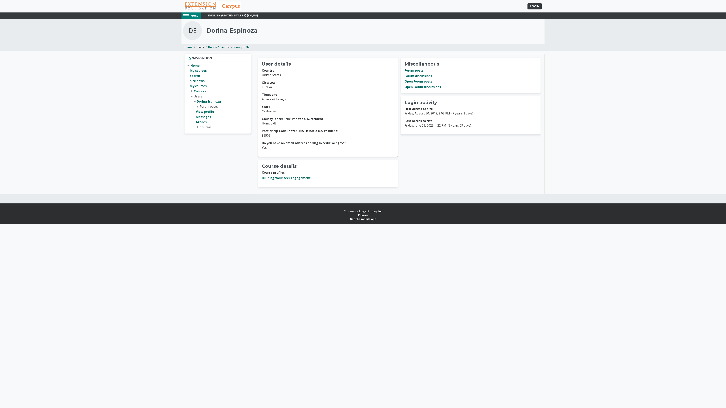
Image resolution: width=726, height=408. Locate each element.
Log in (376, 211)
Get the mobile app (363, 219)
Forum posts (414, 70)
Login (534, 6)
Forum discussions (418, 76)
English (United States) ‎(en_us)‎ (233, 15)
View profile (242, 47)
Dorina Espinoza (219, 47)
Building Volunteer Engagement (286, 178)
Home (188, 47)
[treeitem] (218, 96)
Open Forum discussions (423, 87)
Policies (363, 215)
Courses (200, 91)
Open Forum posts (418, 81)
